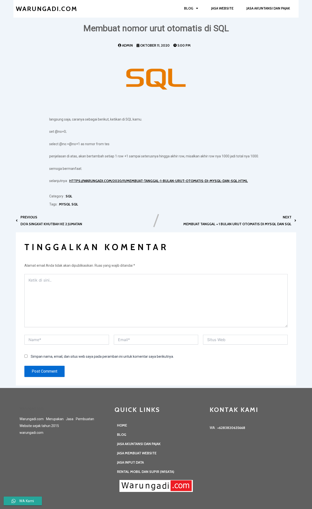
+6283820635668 (231, 428)
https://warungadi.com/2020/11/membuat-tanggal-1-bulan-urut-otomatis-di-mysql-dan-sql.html (158, 181)
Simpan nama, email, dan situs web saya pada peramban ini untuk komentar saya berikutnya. (102, 356)
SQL (74, 204)
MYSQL (65, 204)
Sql (69, 196)
